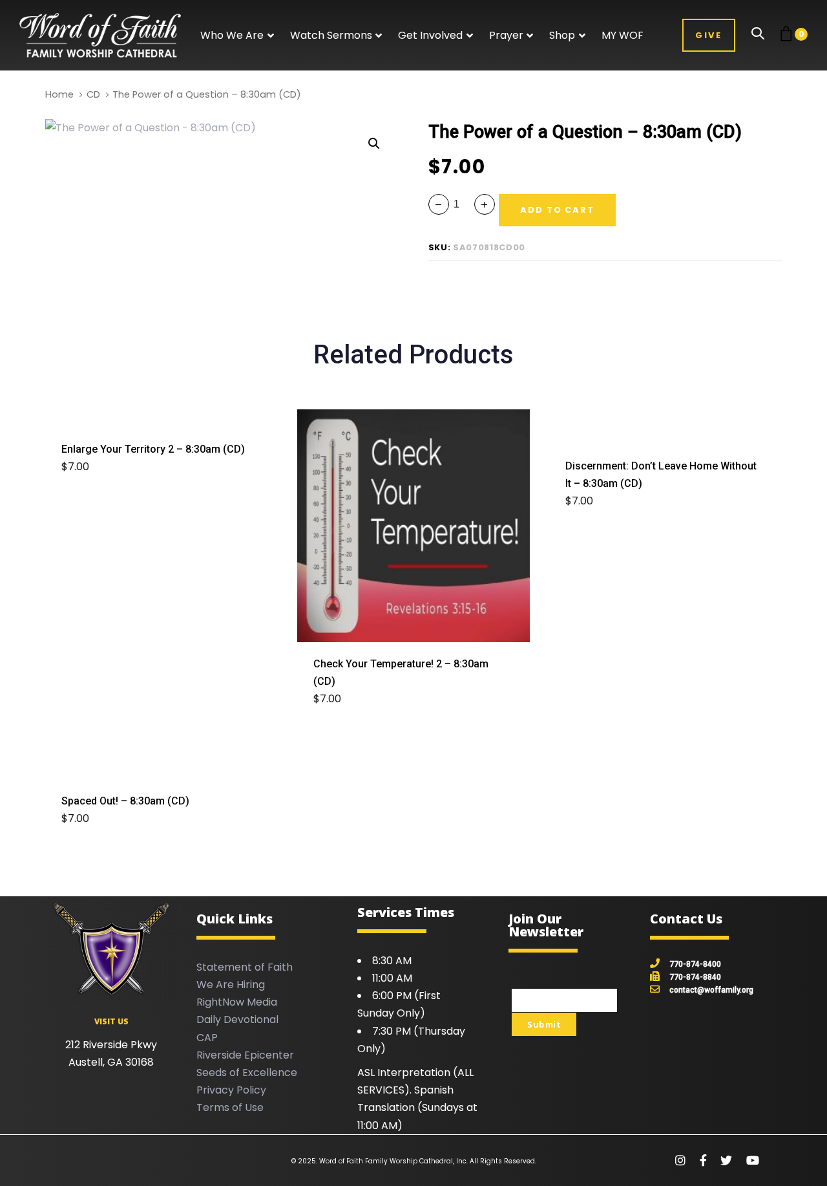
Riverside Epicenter (245, 1055)
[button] (237, 35)
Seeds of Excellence (246, 1072)
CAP (207, 1037)
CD (93, 94)
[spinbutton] (461, 204)
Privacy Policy (231, 1090)
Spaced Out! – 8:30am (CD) (125, 801)
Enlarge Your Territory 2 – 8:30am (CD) (153, 449)
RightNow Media (236, 1002)
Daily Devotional (237, 1019)
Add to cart (101, 467)
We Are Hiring (230, 984)
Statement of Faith (244, 967)
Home (59, 94)
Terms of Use (230, 1107)
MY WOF (623, 35)
